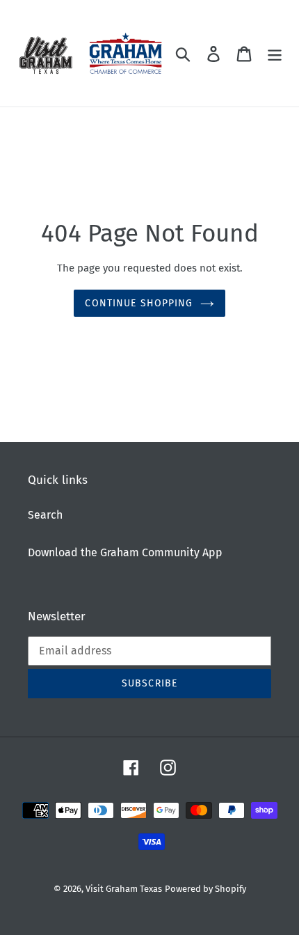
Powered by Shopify (205, 888)
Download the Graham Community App (125, 552)
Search (45, 514)
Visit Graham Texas (124, 888)
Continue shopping (139, 303)
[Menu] (274, 53)
